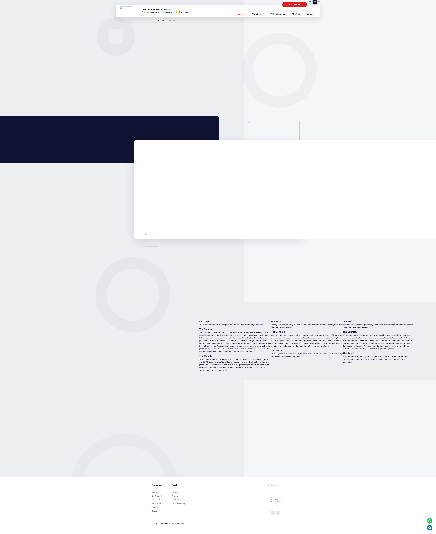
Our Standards (258, 14)
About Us (296, 14)
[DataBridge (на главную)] (128, 10)
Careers (155, 507)
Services (241, 14)
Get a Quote (294, 4)
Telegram (184, 12)
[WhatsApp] (429, 521)
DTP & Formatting (178, 504)
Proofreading (176, 500)
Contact (310, 14)
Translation (176, 492)
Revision (175, 496)
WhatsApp (170, 12)
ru (310, 2)
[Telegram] (429, 527)
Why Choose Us (278, 14)
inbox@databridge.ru (151, 12)
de (319, 2)
